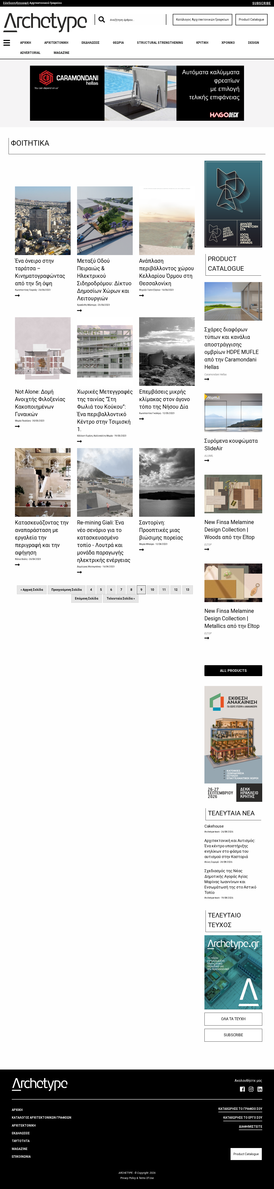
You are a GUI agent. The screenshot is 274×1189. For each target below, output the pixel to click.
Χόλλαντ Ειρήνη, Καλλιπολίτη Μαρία (95, 436)
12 (175, 589)
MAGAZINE (61, 52)
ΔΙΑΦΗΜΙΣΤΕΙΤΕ (250, 1126)
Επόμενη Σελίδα (86, 598)
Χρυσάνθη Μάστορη (86, 305)
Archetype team (212, 832)
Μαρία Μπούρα (146, 544)
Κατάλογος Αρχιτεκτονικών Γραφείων (202, 19)
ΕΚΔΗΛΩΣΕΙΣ (91, 42)
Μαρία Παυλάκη (23, 421)
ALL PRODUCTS (233, 670)
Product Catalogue (251, 19)
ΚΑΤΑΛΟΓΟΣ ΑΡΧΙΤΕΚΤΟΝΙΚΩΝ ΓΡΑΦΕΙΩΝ (41, 1117)
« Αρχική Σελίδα (32, 589)
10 (152, 589)
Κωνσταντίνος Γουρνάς (26, 290)
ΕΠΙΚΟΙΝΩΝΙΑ (21, 1156)
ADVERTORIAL (30, 52)
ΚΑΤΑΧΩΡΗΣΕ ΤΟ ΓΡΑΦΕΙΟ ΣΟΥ (240, 1108)
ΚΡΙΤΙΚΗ (202, 42)
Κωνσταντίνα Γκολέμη (150, 413)
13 (187, 589)
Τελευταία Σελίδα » (121, 598)
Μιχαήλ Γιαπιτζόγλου (150, 290)
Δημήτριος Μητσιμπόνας (89, 566)
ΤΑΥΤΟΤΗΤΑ (21, 1141)
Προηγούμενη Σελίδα (66, 589)
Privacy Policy (128, 1178)
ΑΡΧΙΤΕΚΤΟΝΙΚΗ (56, 42)
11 (164, 589)
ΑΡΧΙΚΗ (25, 42)
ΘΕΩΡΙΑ (118, 42)
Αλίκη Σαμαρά (211, 862)
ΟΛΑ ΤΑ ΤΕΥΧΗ (233, 1019)
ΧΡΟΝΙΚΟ (228, 42)
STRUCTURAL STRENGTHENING (160, 42)
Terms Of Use (146, 1178)
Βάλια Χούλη (21, 559)
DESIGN (253, 42)
